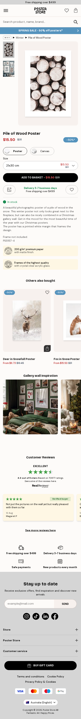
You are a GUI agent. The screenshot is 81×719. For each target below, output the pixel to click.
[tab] (66, 11)
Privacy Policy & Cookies (40, 681)
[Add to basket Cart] (47, 348)
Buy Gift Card (43, 665)
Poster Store (49, 710)
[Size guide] (9, 189)
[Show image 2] (8, 69)
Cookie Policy (55, 676)
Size (5, 158)
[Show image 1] (8, 50)
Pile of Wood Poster (39, 37)
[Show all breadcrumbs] (7, 38)
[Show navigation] (6, 10)
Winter (20, 37)
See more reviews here (40, 530)
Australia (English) (41, 702)
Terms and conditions (30, 676)
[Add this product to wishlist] (72, 189)
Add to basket (40, 177)
